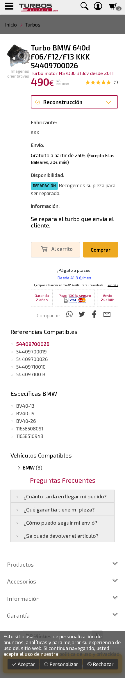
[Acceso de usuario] (98, 7)
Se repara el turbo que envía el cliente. (72, 222)
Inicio (11, 24)
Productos (20, 564)
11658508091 (29, 428)
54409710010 (31, 366)
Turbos (32, 24)
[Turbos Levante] (38, 7)
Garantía (18, 615)
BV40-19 (25, 413)
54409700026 (32, 359)
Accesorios (21, 581)
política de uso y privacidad (89, 654)
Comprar (100, 250)
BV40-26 (26, 421)
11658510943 (29, 436)
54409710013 (30, 374)
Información (23, 598)
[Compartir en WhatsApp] (70, 314)
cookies (43, 636)
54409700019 (31, 351)
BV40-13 (25, 406)
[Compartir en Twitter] (83, 314)
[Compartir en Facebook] (95, 314)
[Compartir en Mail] (107, 314)
